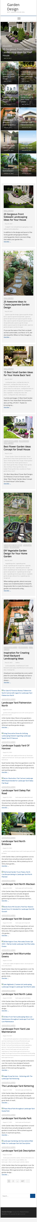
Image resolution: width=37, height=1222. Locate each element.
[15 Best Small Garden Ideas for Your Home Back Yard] (18, 356)
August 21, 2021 (9, 173)
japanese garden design (12, 314)
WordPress (5, 1214)
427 (23, 1181)
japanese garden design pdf (15, 321)
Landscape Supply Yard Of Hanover (15, 747)
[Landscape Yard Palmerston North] (18, 693)
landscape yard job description (11, 1158)
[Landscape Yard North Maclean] (18, 874)
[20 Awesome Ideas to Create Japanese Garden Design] (18, 273)
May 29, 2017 (8, 58)
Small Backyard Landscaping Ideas (18, 669)
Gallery (18, 662)
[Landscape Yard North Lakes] (18, 985)
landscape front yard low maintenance (17, 1053)
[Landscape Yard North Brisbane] (18, 823)
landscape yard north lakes (23, 998)
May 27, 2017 (8, 104)
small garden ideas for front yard (17, 386)
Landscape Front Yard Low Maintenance (16, 1030)
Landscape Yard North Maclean (18, 884)
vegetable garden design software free (18, 575)
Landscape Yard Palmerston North (16, 704)
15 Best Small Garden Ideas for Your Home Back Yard (18, 374)
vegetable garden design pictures (17, 569)
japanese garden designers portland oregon (18, 326)
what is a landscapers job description (18, 1162)
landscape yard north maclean (24, 888)
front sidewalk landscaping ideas (20, 227)
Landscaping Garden (11, 647)
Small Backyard (20, 665)
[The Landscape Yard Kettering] (18, 1077)
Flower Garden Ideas (20, 456)
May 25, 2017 (8, 127)
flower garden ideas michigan (15, 465)
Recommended (24, 441)
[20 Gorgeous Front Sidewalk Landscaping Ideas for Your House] (18, 196)
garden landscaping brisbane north (13, 851)
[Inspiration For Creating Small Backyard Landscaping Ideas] (18, 622)
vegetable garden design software (16, 574)
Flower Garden (9, 456)
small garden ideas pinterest (15, 390)
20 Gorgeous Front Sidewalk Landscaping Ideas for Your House (18, 52)
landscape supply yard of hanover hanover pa (18, 758)
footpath (7, 227)
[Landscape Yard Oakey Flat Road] (18, 780)
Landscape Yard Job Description (18, 1150)
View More (9, 242)
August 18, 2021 (7, 1036)
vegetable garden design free (16, 565)
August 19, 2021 (7, 960)
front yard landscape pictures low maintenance (16, 1039)
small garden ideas (10, 382)
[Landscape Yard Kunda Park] (18, 1109)
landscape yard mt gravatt (23, 923)
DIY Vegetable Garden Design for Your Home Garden (15, 553)
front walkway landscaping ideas (18, 228)
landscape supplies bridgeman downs (13, 963)
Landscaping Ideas (10, 665)
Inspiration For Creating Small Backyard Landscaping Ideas (16, 655)
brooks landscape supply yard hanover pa (14, 755)
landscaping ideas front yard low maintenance (18, 1054)
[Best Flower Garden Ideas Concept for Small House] (18, 427)
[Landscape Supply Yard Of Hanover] (18, 735)
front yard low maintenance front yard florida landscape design (17, 1041)
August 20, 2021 (27, 173)
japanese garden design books (16, 316)
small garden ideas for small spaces (17, 387)
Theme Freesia (24, 1212)
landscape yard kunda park (23, 1122)
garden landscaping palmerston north (13, 712)
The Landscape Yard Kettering (18, 1085)
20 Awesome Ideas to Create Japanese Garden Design (17, 304)
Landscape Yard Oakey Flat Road (16, 792)
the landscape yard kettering (24, 1090)
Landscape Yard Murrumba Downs (16, 955)
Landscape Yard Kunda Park (16, 1118)
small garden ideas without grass (17, 395)
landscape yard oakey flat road (24, 797)
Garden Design (13, 7)
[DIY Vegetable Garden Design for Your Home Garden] (18, 517)
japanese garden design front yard (17, 317)
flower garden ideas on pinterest (17, 469)
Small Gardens (7, 45)
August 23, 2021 (27, 127)
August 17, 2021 (7, 1090)
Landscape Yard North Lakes (17, 994)
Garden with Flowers (11, 441)
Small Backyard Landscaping (16, 667)
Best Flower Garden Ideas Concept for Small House (17, 448)
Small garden (11, 670)
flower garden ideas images (16, 460)
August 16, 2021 (7, 1154)
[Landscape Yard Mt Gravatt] (18, 909)
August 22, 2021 (9, 150)
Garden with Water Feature (13, 545)
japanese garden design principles (17, 325)
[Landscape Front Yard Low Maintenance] (18, 1019)
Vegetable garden (10, 563)
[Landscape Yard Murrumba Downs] (18, 944)
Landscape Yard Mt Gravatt (16, 918)
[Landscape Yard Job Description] (18, 1142)
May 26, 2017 (25, 104)
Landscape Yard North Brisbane (13, 843)
